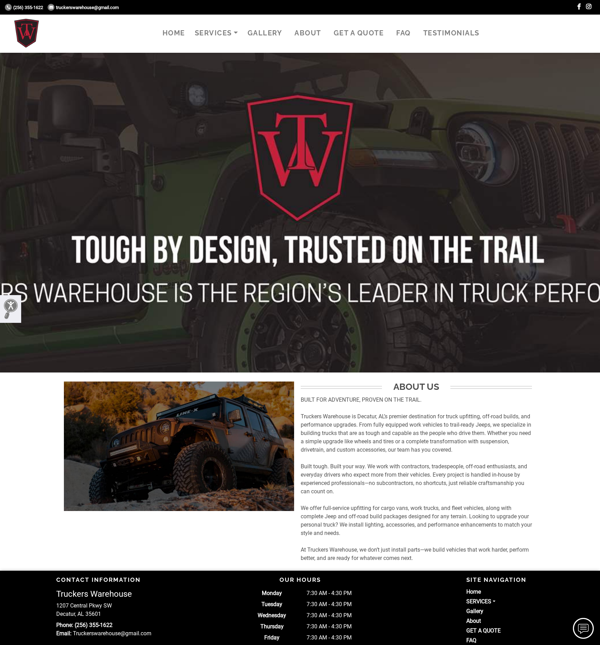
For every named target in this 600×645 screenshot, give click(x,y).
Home (173, 33)
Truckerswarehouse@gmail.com (87, 7)
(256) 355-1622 (28, 7)
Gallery (265, 33)
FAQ (403, 33)
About (307, 33)
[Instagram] (588, 6)
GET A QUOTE (359, 33)
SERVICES (213, 33)
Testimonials (451, 33)
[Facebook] (579, 6)
